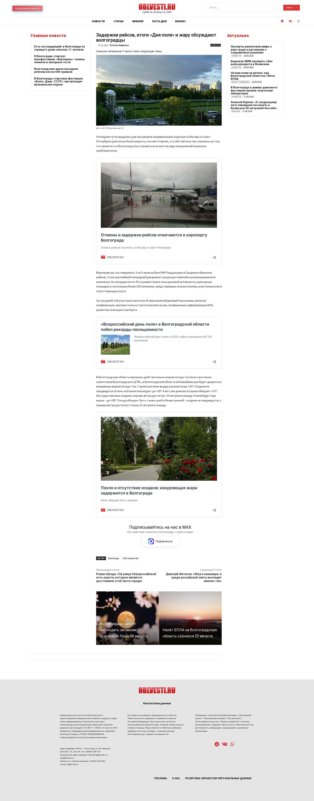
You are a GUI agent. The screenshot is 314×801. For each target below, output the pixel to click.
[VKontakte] (290, 21)
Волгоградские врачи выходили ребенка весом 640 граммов (56, 70)
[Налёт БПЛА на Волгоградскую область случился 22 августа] (190, 618)
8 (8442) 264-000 (97, 761)
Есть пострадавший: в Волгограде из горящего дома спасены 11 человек (59, 48)
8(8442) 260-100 (93, 751)
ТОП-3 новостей (130, 558)
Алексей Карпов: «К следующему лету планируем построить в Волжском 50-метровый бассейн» (254, 105)
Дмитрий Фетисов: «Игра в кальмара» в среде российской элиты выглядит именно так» (194, 577)
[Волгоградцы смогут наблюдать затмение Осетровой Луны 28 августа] (127, 618)
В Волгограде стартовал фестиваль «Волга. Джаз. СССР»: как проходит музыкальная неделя (58, 81)
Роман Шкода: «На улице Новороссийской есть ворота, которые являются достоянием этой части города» (126, 577)
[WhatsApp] (298, 21)
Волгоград (113, 558)
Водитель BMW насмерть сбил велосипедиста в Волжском (251, 63)
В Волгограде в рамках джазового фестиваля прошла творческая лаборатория (254, 90)
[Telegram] (282, 21)
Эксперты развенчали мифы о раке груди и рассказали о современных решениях (251, 49)
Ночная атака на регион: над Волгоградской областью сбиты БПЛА (253, 76)
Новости (215, 45)
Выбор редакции (240, 82)
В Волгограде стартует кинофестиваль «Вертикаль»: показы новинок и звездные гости (59, 59)
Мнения (236, 111)
